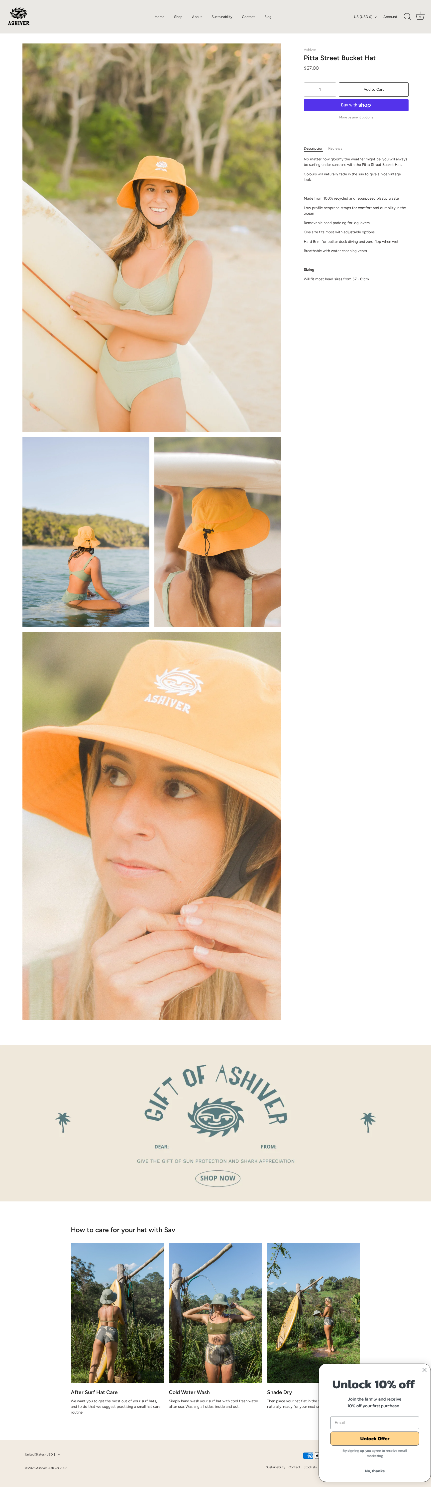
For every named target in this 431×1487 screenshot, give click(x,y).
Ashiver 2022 (57, 1468)
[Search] (407, 16)
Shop (178, 16)
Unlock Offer (370, 1438)
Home (159, 16)
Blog (267, 16)
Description (313, 148)
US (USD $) (363, 16)
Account (390, 16)
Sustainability (222, 16)
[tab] (316, 148)
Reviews (335, 148)
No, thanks (370, 1471)
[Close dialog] (419, 1370)
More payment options (356, 117)
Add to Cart (374, 89)
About (197, 16)
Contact (248, 16)
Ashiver (310, 49)
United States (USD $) (40, 1454)
